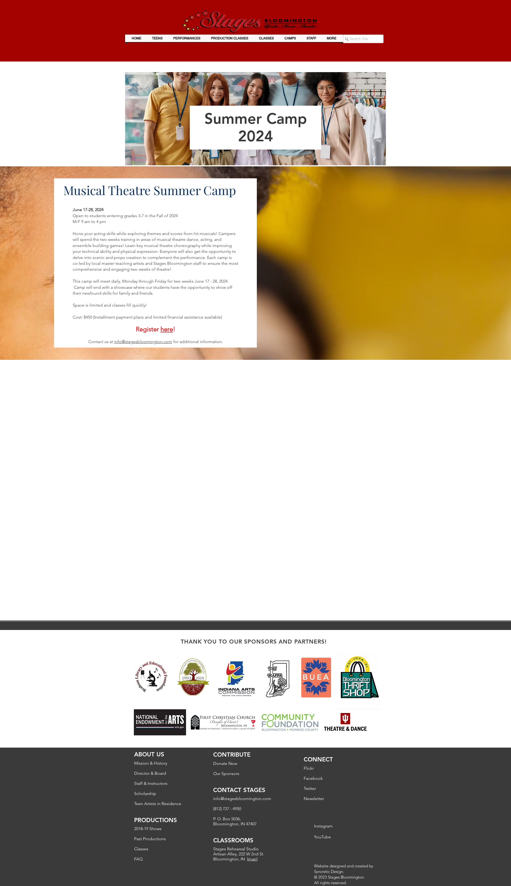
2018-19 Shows (148, 828)
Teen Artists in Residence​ (157, 803)
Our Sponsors (226, 773)
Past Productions (150, 838)
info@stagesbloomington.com (143, 341)
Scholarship (145, 793)
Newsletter (314, 798)
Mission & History (150, 763)
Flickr (309, 768)
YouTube (322, 836)
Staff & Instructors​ (150, 783)
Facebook (313, 778)
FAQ (138, 859)
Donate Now (225, 763)
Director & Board (150, 773)
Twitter (310, 788)
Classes (141, 848)
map (252, 859)
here (166, 329)
